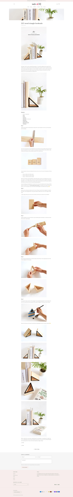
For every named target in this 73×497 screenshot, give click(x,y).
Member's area (15, 475)
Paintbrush (24, 123)
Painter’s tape (25, 121)
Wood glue (24, 120)
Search (14, 473)
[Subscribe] (27, 485)
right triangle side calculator (34, 185)
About (14, 478)
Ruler (24, 115)
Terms (14, 479)
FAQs (14, 476)
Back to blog (37, 449)
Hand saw (24, 117)
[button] (14, 4)
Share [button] (23, 445)
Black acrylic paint (26, 122)
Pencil (24, 116)
